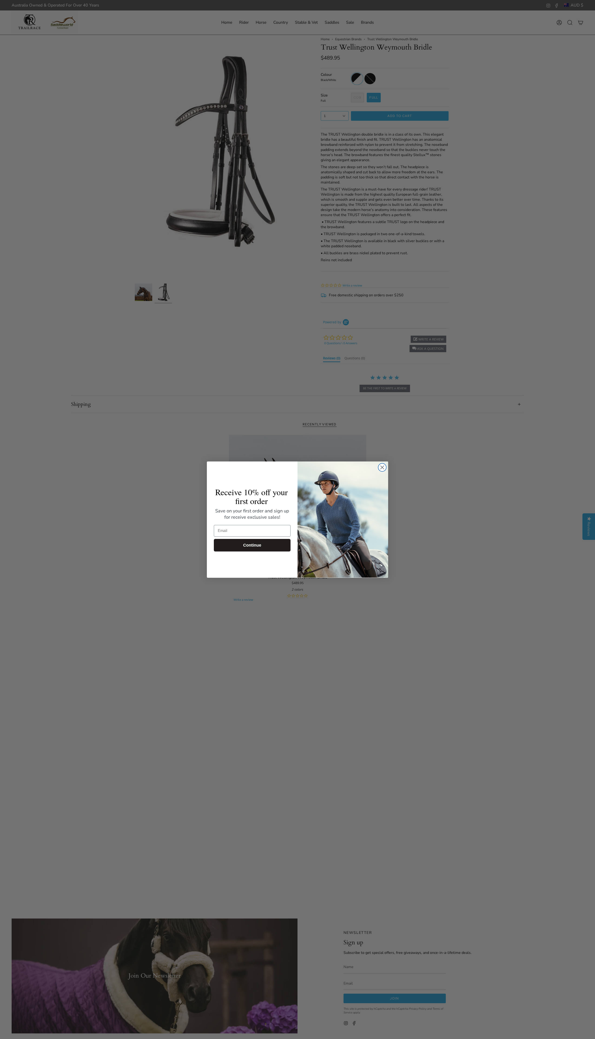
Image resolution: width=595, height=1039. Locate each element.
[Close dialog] (382, 467)
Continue (252, 545)
